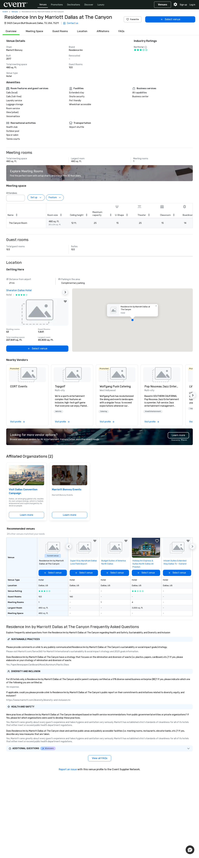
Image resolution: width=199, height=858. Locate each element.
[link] (27, 374)
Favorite (134, 19)
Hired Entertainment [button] (153, 411)
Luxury (100, 4)
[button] (21, 197)
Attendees (11, 193)
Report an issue (68, 769)
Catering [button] (103, 411)
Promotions (57, 4)
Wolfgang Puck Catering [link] (115, 386)
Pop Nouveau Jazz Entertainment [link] (161, 386)
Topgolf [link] (60, 386)
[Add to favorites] (65, 301)
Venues (43, 4)
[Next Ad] (65, 292)
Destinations (73, 4)
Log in (192, 4)
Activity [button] (58, 411)
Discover (88, 4)
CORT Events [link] (18, 386)
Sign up (183, 4)
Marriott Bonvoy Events (66, 489)
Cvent (5, 12)
